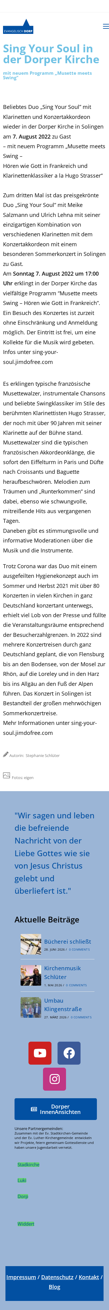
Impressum (21, 1277)
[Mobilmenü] (106, 26)
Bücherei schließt (67, 941)
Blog (54, 1286)
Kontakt (89, 1277)
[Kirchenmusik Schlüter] (31, 975)
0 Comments (79, 949)
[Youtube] (39, 1053)
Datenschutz (57, 1277)
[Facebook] (69, 1053)
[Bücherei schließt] (31, 944)
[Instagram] (54, 1079)
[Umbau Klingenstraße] (31, 1007)
